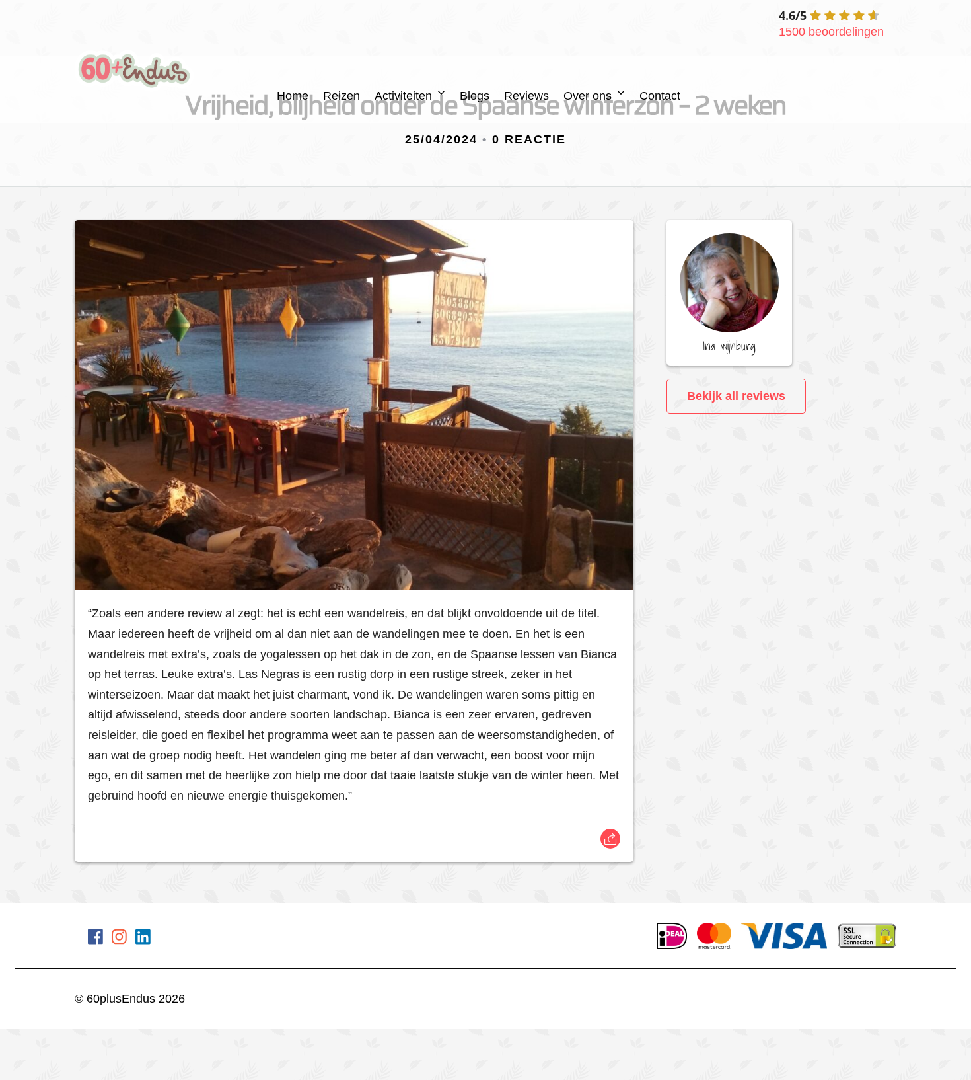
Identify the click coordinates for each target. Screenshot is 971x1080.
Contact (659, 95)
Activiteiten (403, 95)
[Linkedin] (143, 939)
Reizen (341, 95)
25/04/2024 (441, 139)
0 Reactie (529, 139)
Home (292, 95)
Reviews (526, 95)
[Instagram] (119, 939)
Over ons (587, 95)
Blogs (474, 95)
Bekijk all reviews (736, 396)
